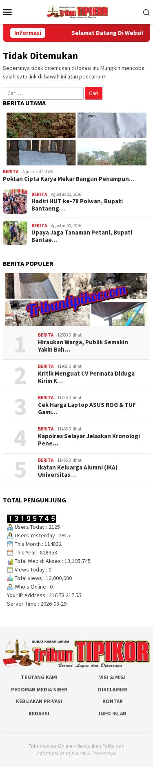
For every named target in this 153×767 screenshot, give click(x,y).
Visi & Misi (112, 677)
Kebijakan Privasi (39, 701)
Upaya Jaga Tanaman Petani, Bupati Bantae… (81, 236)
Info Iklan (112, 713)
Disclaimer (112, 689)
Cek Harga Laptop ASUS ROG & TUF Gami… (87, 408)
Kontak (112, 701)
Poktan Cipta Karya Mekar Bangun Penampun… (69, 179)
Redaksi (39, 713)
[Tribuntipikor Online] (77, 11)
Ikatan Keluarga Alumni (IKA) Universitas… (78, 471)
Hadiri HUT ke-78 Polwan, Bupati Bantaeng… (77, 205)
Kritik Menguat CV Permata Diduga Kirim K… (86, 377)
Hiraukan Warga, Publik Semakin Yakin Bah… (83, 346)
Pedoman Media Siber (39, 689)
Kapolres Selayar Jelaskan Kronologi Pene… (89, 439)
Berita (10, 171)
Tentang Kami (39, 677)
